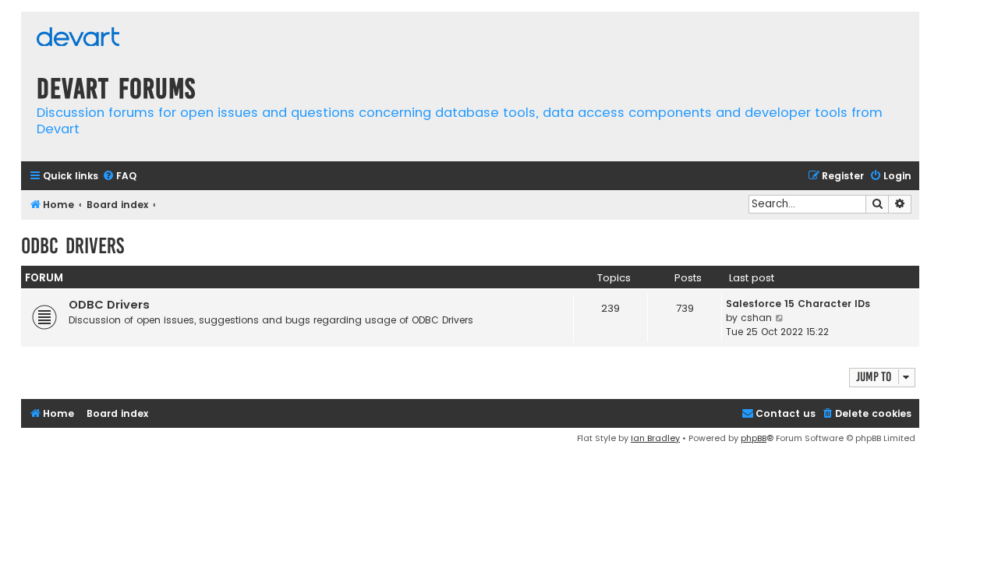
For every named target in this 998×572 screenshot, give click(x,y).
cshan (756, 317)
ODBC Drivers (72, 246)
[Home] (78, 39)
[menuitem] (119, 176)
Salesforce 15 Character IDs (798, 303)
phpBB (753, 438)
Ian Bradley (655, 438)
